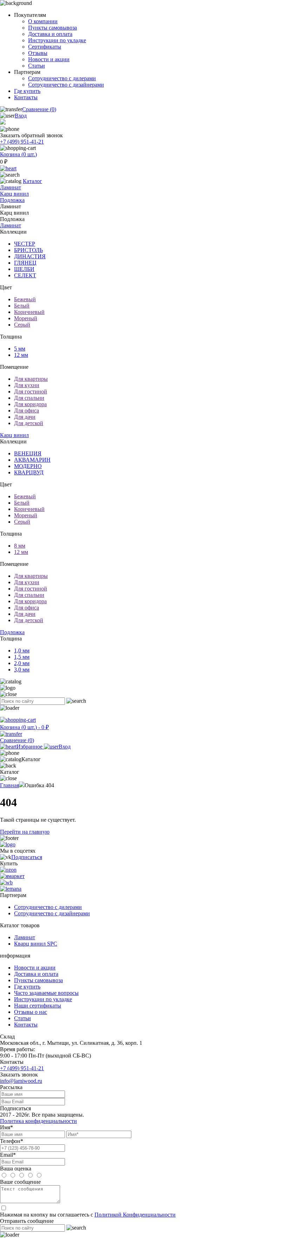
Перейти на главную (25, 832)
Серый (22, 325)
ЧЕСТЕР (24, 244)
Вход (21, 116)
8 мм (19, 546)
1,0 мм (22, 650)
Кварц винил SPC (35, 944)
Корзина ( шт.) (18, 154)
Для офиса (26, 410)
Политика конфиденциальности (38, 1121)
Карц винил (14, 194)
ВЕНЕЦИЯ (27, 453)
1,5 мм (22, 657)
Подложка (12, 200)
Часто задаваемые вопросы (46, 993)
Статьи (36, 66)
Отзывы (37, 53)
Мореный (25, 318)
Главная (9, 785)
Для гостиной (30, 391)
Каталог (32, 181)
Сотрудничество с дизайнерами (66, 85)
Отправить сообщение (27, 1221)
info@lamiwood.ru (21, 1081)
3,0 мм (22, 669)
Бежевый (25, 299)
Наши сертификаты (37, 1006)
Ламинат (10, 187)
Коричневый (29, 312)
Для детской (28, 423)
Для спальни (29, 398)
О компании (43, 21)
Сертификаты (44, 47)
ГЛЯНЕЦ (25, 263)
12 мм (21, 355)
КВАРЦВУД (29, 472)
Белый (22, 306)
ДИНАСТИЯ (30, 256)
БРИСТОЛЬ (28, 250)
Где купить (27, 91)
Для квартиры (31, 379)
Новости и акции (49, 59)
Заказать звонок (19, 1075)
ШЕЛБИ (24, 269)
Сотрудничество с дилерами (62, 78)
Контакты (26, 97)
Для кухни (26, 385)
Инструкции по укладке (57, 40)
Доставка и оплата (50, 34)
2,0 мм (22, 663)
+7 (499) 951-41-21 (22, 142)
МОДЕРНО (28, 466)
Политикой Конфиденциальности (135, 1215)
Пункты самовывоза (52, 28)
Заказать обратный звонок (31, 135)
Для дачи (24, 417)
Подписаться (26, 857)
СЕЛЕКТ (25, 275)
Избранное (30, 747)
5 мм (19, 349)
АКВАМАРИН (32, 460)
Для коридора (30, 404)
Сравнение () (39, 109)
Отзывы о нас (30, 1012)
